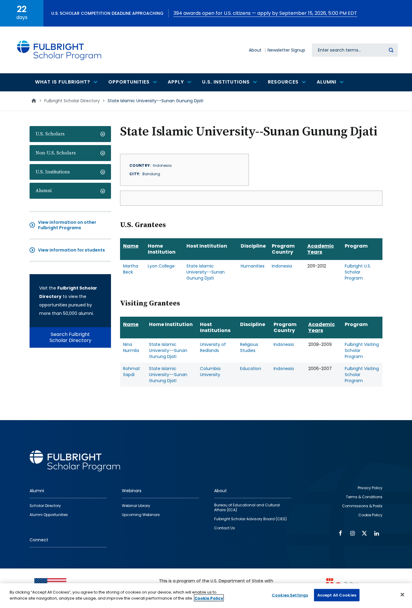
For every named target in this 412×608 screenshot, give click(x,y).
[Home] (59, 50)
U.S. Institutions (53, 172)
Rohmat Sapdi (131, 372)
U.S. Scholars (50, 134)
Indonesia (282, 266)
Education (250, 369)
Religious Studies (249, 347)
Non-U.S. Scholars (56, 153)
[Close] (402, 594)
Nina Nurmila (131, 347)
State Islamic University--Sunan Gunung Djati (205, 272)
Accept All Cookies (336, 595)
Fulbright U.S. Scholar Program (358, 272)
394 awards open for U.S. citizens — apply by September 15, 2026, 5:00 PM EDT (265, 13)
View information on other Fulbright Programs (67, 225)
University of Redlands (213, 347)
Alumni (44, 191)
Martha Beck (130, 269)
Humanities (253, 266)
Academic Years (320, 248)
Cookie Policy (209, 598)
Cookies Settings (290, 595)
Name (130, 245)
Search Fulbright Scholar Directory (70, 337)
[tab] (70, 134)
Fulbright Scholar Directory (72, 101)
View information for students (71, 250)
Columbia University (210, 372)
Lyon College (161, 266)
